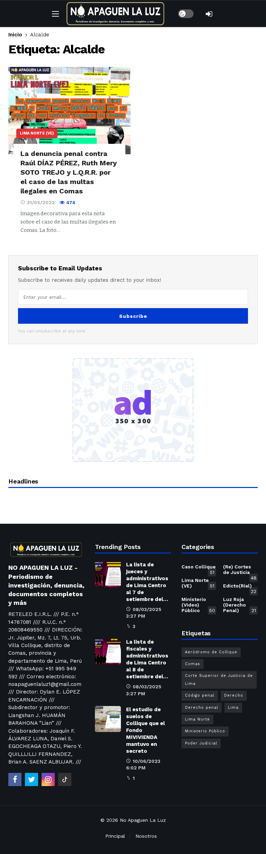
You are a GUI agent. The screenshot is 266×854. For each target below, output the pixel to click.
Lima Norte (197, 719)
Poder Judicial (201, 743)
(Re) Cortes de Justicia (240, 571)
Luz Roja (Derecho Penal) (239, 604)
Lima (233, 707)
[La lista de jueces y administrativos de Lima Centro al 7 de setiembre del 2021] (108, 574)
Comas (192, 664)
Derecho (233, 695)
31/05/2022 (41, 202)
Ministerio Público (205, 731)
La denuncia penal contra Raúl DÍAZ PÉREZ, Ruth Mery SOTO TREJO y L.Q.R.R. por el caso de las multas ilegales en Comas (68, 172)
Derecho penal (201, 707)
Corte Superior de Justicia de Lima (219, 679)
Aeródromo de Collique (211, 652)
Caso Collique (198, 568)
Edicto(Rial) (239, 587)
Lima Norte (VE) (37, 133)
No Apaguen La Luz (143, 820)
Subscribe (133, 316)
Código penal (199, 695)
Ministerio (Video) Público (198, 604)
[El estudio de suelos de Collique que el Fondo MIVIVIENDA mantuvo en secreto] (108, 719)
